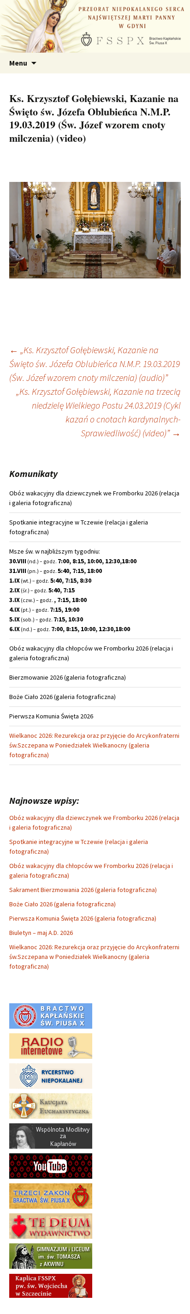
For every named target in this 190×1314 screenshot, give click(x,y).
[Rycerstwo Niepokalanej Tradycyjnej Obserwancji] (50, 1075)
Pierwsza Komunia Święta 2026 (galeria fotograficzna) (82, 918)
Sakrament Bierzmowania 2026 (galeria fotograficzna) (83, 890)
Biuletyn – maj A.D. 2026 (41, 932)
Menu (18, 62)
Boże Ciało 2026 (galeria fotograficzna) (62, 904)
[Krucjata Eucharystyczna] (50, 1105)
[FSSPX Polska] (50, 1165)
